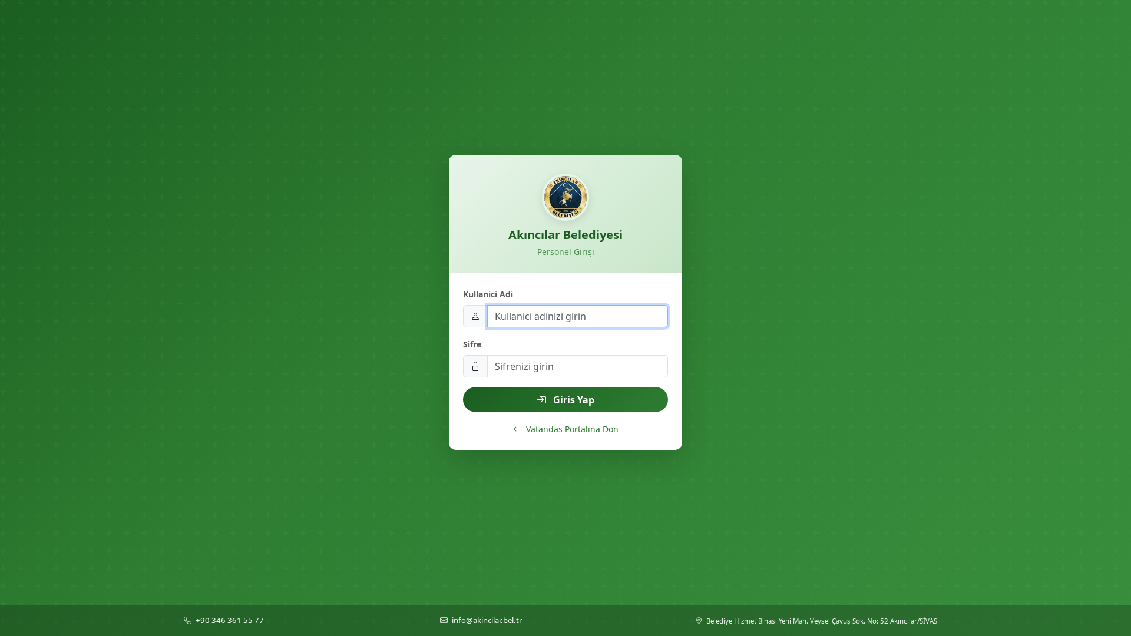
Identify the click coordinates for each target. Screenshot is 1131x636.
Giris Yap (572, 399)
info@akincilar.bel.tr (487, 620)
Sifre (472, 344)
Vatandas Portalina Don (571, 429)
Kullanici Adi (488, 294)
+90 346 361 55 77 (230, 620)
